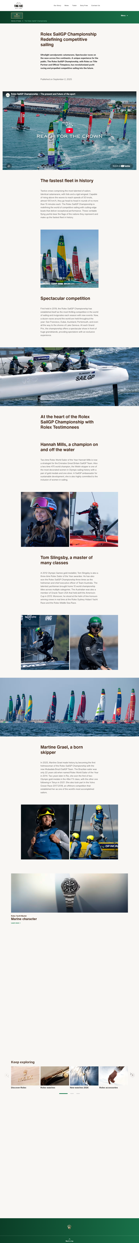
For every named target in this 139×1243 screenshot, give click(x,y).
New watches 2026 (79, 1087)
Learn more (15, 923)
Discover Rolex (18, 1087)
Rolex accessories (108, 1087)
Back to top (69, 1241)
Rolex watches (48, 1087)
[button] (63, 1093)
